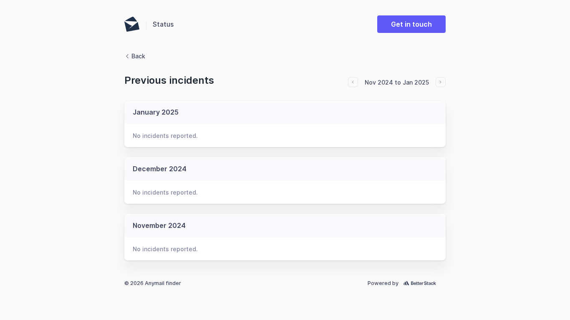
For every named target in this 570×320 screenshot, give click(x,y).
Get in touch (411, 24)
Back (138, 56)
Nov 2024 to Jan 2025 (397, 82)
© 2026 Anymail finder (152, 283)
